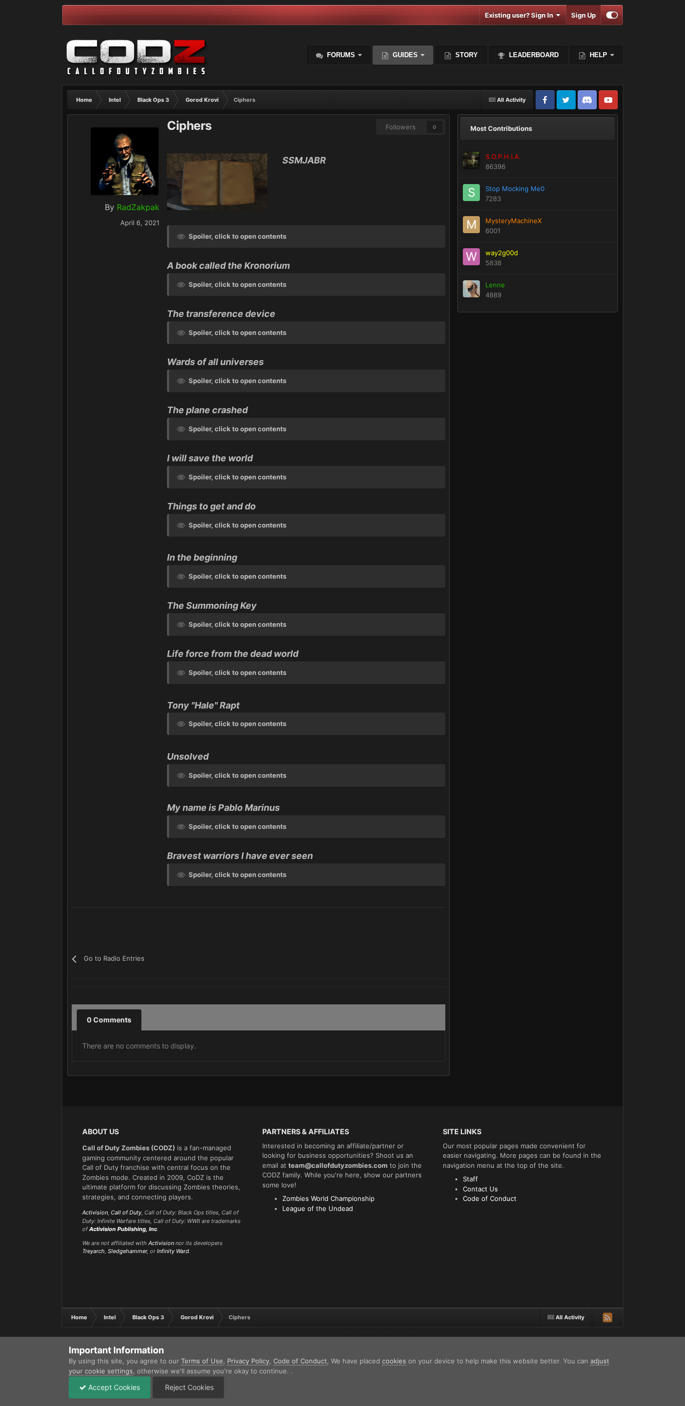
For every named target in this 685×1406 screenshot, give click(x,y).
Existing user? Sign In (520, 15)
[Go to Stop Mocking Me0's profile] (471, 192)
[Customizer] (612, 15)
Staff (470, 1179)
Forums (340, 55)
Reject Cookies (188, 1387)
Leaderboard (533, 55)
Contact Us (480, 1189)
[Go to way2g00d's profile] (471, 256)
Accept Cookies (113, 1387)
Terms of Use (202, 1361)
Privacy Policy (248, 1361)
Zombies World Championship (328, 1198)
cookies (394, 1361)
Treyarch (93, 1251)
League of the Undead (317, 1208)
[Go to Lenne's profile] (471, 288)
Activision (95, 1212)
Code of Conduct (490, 1198)
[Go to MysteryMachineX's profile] (471, 224)
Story (465, 55)
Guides (405, 55)
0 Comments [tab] (109, 1019)
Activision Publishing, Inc (123, 1229)
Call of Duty (126, 1212)
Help (597, 55)
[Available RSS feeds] (607, 1317)
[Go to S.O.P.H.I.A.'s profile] (471, 160)
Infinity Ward (173, 1251)
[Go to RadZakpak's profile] (124, 161)
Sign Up (583, 15)
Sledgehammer (127, 1251)
